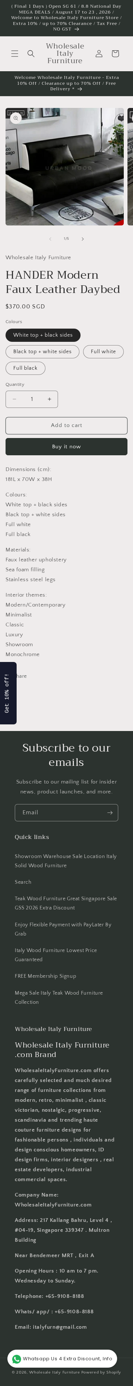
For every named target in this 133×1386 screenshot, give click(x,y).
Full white (103, 352)
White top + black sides (43, 335)
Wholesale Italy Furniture (54, 1372)
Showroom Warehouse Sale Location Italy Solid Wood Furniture (66, 861)
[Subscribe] (110, 812)
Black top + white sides (42, 352)
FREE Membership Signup (45, 976)
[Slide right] (83, 239)
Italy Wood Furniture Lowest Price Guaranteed (56, 955)
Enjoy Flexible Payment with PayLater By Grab (63, 929)
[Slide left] (50, 239)
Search (23, 882)
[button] (15, 54)
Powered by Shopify (101, 1372)
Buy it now (66, 447)
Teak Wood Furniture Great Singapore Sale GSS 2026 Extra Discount (66, 903)
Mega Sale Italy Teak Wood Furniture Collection (59, 997)
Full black (25, 368)
